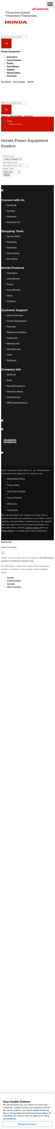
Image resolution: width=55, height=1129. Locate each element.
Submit (7, 175)
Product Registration (17, 321)
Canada (10, 577)
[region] (27, 1111)
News (9, 380)
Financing (11, 76)
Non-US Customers (16, 386)
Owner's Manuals (15, 315)
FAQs (9, 354)
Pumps (10, 63)
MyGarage (11, 360)
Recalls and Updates (17, 332)
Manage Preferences (27, 1124)
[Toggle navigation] (50, 4)
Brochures (12, 242)
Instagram (11, 216)
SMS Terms (12, 504)
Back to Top (6, 542)
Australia (11, 584)
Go (6, 43)
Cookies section (32, 528)
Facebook (11, 205)
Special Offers (13, 73)
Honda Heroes (13, 397)
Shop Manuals (14, 349)
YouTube (11, 211)
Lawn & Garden (14, 60)
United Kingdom (14, 580)
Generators (12, 57)
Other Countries (14, 587)
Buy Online (12, 259)
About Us (11, 374)
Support (11, 69)
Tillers (10, 295)
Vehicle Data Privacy (16, 478)
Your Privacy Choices (16, 491)
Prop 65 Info (12, 510)
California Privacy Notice (37, 1113)
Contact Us (12, 338)
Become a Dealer (15, 391)
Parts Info (11, 326)
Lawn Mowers (13, 278)
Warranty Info (13, 343)
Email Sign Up (13, 222)
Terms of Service (14, 497)
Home (9, 121)
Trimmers (11, 301)
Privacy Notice (13, 485)
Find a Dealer (13, 253)
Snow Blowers (13, 66)
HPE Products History (17, 402)
